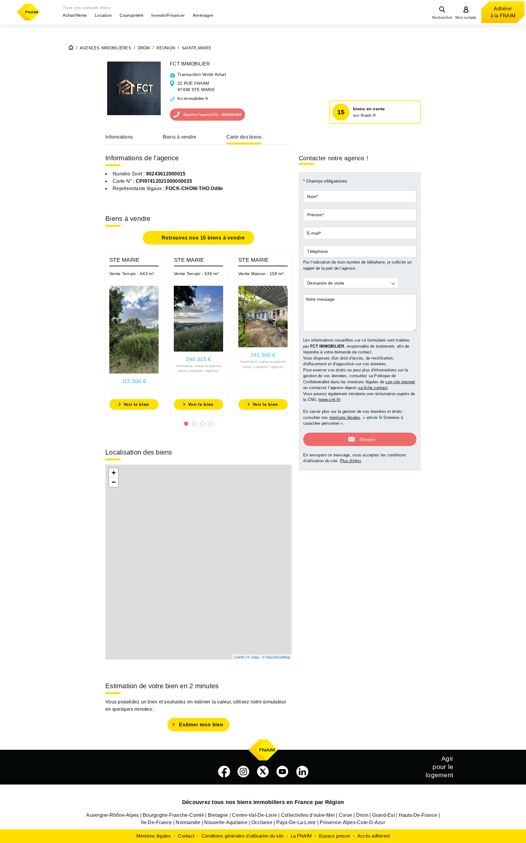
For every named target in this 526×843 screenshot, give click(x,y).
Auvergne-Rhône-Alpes (112, 815)
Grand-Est (383, 815)
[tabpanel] (134, 333)
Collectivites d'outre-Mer (308, 815)
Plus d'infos (350, 461)
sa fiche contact (372, 388)
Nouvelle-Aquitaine (225, 822)
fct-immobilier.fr (192, 98)
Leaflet (239, 656)
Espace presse (334, 835)
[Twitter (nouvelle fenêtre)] (263, 772)
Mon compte (466, 18)
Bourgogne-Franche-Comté (173, 815)
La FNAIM (301, 835)
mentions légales (344, 418)
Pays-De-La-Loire (296, 822)
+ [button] (114, 472)
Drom (362, 815)
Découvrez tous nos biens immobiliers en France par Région (263, 802)
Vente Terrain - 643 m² (131, 273)
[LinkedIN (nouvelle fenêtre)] (302, 772)
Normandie (188, 822)
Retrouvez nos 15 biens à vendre (202, 237)
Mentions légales (153, 835)
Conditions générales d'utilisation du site (243, 835)
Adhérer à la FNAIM (503, 12)
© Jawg (253, 656)
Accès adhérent (373, 835)
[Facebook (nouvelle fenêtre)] (224, 772)
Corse (345, 815)
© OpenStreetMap (276, 656)
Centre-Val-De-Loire (254, 815)
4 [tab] (211, 423)
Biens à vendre (180, 137)
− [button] (114, 482)
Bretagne (218, 815)
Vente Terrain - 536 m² (196, 273)
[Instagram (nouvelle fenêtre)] (243, 772)
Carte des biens (244, 137)
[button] (75, 15)
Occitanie (261, 822)
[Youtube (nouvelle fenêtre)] (282, 772)
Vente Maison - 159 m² (261, 273)
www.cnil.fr (329, 400)
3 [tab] (202, 423)
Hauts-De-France (418, 815)
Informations (119, 137)
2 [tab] (194, 423)
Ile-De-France (156, 822)
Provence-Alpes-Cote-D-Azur (352, 822)
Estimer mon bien (201, 724)
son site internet (400, 382)
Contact (186, 835)
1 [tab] (186, 423)
